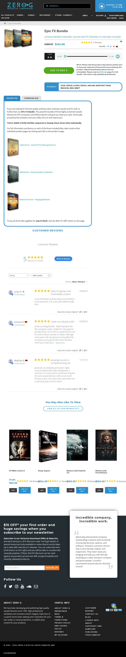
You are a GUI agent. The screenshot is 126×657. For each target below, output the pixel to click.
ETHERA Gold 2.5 (17, 471)
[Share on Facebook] (108, 46)
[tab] (12, 98)
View (13, 490)
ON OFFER (5, 18)
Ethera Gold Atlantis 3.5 (76, 472)
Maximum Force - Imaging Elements (34, 199)
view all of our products (62, 409)
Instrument (45, 15)
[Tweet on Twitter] (111, 46)
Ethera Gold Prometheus (101, 472)
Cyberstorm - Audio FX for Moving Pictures (38, 145)
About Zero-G (62, 608)
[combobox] (67, 6)
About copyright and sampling (93, 626)
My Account (61, 635)
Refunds (103, 72)
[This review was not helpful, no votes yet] (85, 312)
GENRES (20, 15)
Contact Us (91, 614)
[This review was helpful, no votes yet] (80, 312)
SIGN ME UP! (52, 568)
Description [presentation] (12, 98)
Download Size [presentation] (31, 98)
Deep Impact (44, 471)
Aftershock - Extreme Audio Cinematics (36, 172)
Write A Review (63, 259)
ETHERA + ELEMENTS (63, 15)
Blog (121, 18)
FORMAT (31, 15)
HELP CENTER (112, 18)
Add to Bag (25, 490)
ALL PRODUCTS (7, 15)
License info (92, 620)
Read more (60, 343)
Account (100, 15)
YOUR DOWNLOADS (116, 15)
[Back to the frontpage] (5, 23)
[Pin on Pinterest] (114, 46)
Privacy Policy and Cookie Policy (63, 626)
